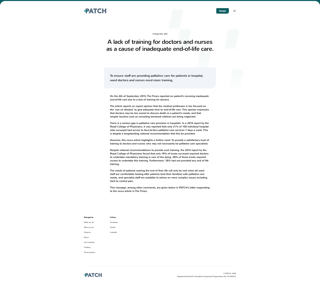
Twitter (113, 227)
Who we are (89, 227)
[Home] (95, 10)
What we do (89, 222)
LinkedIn (113, 232)
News (86, 237)
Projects (87, 232)
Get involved (89, 242)
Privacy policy (89, 252)
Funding (87, 247)
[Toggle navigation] (234, 11)
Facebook (114, 222)
